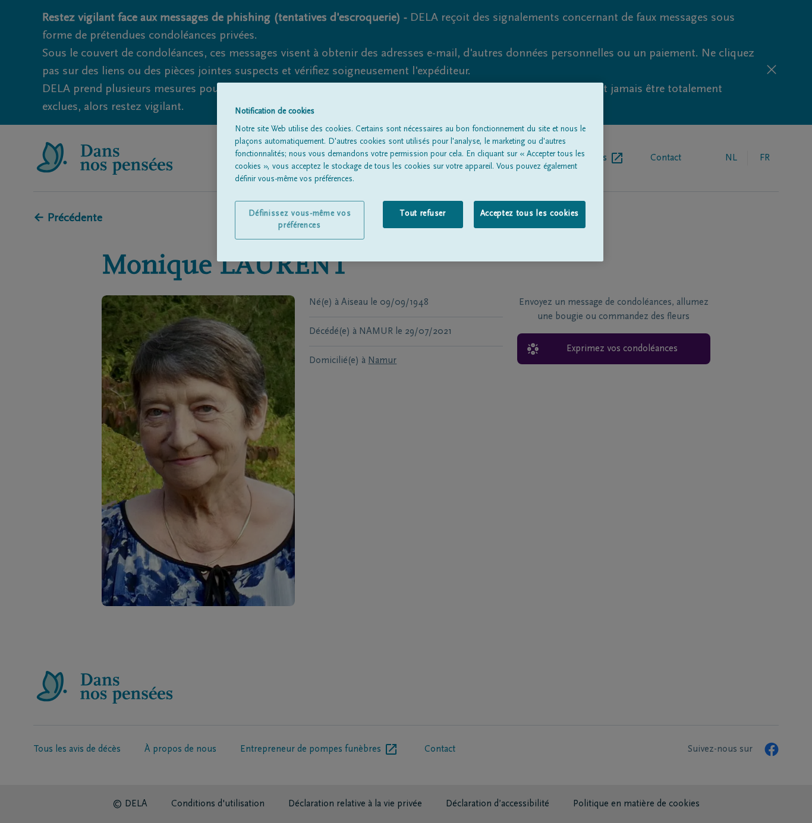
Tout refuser (422, 214)
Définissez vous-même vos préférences (299, 220)
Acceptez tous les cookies (530, 214)
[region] (410, 172)
